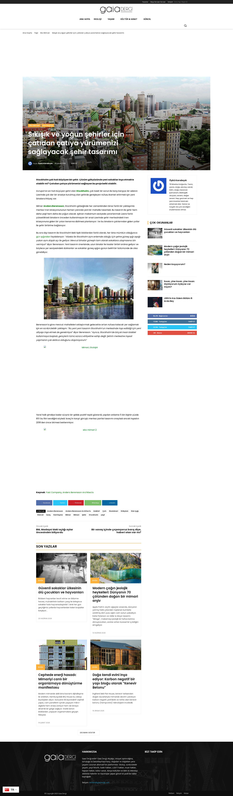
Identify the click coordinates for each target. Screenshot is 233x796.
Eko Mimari (45, 33)
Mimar (68, 515)
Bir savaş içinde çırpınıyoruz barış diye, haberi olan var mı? (116, 531)
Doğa (40, 580)
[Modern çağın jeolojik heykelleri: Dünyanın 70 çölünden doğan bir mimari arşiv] (115, 568)
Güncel (40, 515)
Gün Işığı (135, 511)
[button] (185, 25)
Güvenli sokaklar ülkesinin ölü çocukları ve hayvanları (61, 590)
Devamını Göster (87, 732)
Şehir (84, 515)
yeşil (103, 515)
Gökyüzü (124, 511)
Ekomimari (113, 511)
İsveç (48, 515)
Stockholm (93, 515)
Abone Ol (191, 333)
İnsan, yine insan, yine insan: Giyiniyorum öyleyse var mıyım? (179, 284)
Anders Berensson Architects (78, 492)
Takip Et (191, 321)
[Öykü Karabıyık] (30, 163)
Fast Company (54, 492)
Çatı (104, 511)
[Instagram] (49, 1)
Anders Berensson (55, 511)
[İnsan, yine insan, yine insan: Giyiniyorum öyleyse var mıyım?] (155, 285)
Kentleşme (48, 125)
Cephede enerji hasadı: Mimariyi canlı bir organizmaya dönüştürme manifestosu (60, 681)
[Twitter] (53, 1)
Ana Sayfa (27, 33)
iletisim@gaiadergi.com (99, 782)
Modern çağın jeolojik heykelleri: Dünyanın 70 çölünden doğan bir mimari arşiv (115, 594)
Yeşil (36, 33)
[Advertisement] (116, 55)
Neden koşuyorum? (174, 264)
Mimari (76, 515)
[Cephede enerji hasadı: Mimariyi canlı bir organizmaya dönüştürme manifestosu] (61, 655)
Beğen (192, 316)
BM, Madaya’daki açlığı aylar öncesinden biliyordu (54, 531)
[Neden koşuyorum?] (155, 268)
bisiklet (96, 511)
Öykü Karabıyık (45, 163)
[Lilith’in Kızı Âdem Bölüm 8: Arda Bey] (155, 302)
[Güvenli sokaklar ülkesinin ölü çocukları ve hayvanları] (61, 568)
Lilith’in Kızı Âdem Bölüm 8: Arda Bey (178, 300)
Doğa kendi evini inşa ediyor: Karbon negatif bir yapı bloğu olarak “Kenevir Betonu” (114, 681)
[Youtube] (57, 1)
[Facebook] (46, 1)
